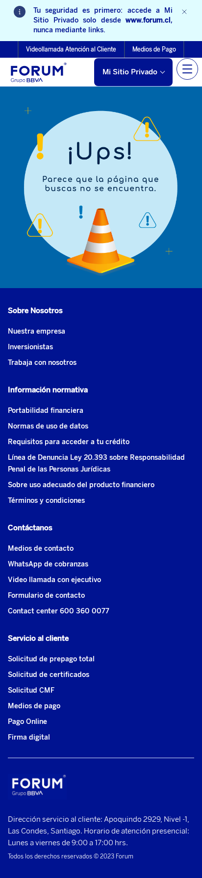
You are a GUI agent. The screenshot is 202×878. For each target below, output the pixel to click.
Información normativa (48, 389)
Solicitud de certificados (48, 675)
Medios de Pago (154, 49)
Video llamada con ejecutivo (54, 580)
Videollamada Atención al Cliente (71, 49)
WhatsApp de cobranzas (48, 564)
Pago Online (27, 722)
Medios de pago (34, 706)
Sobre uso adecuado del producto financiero (81, 485)
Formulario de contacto (46, 595)
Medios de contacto (41, 548)
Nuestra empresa (36, 331)
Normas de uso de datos (48, 426)
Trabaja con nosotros (42, 363)
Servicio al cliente (38, 638)
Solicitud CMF (31, 690)
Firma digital (29, 737)
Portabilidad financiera (45, 410)
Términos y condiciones (46, 500)
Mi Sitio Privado (129, 72)
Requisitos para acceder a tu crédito (68, 442)
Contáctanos (30, 527)
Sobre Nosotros (35, 310)
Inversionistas (30, 347)
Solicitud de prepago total (51, 659)
